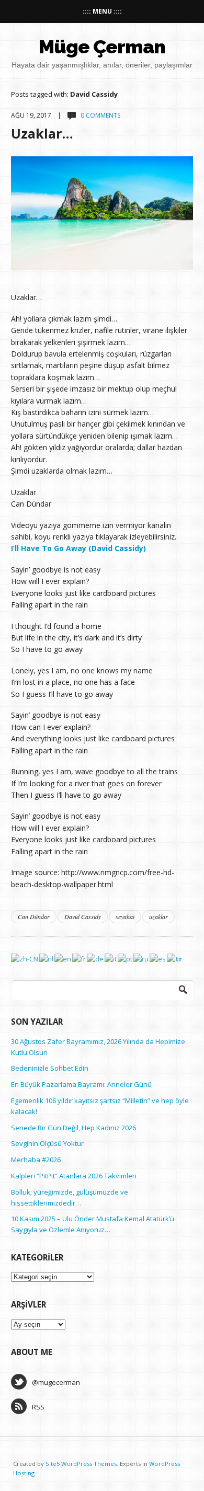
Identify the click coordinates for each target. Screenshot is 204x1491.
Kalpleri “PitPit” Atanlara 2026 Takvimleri (74, 1175)
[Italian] (111, 957)
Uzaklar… (42, 133)
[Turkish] (175, 957)
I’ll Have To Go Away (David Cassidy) (78, 548)
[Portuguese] (125, 957)
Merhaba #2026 (36, 1159)
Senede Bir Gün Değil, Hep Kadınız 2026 (73, 1127)
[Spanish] (158, 957)
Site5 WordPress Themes (81, 1463)
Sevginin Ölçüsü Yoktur (47, 1143)
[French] (79, 957)
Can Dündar (34, 916)
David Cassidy (82, 916)
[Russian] (141, 957)
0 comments (100, 115)
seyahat (125, 916)
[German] (96, 957)
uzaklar (158, 916)
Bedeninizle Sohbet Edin (49, 1068)
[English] (63, 957)
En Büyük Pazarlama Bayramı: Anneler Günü (81, 1084)
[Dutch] (46, 957)
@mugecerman (56, 1382)
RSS (38, 1407)
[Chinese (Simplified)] (25, 957)
